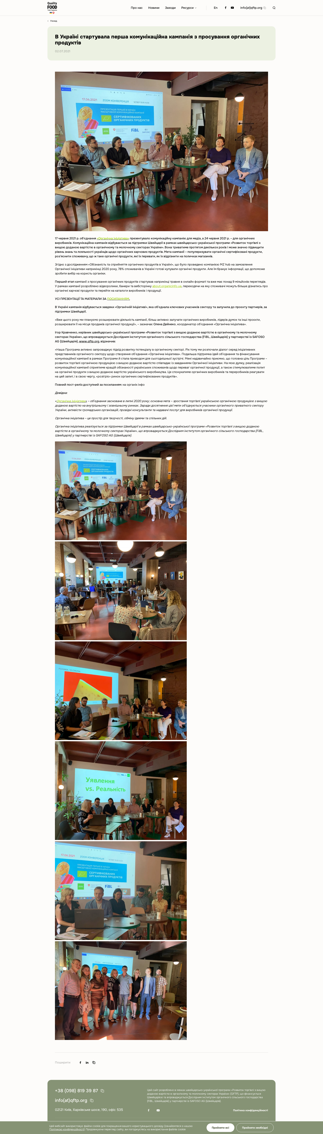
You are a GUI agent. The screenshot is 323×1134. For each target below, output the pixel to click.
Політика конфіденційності (250, 1110)
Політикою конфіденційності (66, 1129)
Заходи (170, 8)
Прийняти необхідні (255, 1127)
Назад (53, 21)
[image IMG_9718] (161, 991)
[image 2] (161, 591)
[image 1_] (161, 491)
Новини (153, 8)
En (216, 8)
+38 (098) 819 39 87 (76, 1091)
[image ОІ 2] (161, 791)
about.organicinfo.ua (167, 286)
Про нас (137, 8)
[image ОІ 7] (161, 891)
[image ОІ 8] (161, 691)
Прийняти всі (220, 1127)
